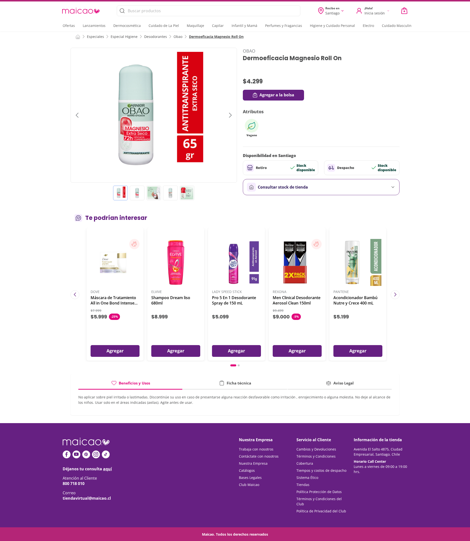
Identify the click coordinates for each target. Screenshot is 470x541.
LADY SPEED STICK (227, 292)
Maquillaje (195, 25)
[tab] (130, 385)
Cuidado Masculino (397, 25)
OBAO (249, 51)
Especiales (95, 36)
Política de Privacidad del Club (321, 511)
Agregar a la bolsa (276, 95)
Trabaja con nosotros (256, 449)
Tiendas (302, 484)
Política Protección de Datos (319, 491)
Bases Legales (250, 477)
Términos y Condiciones (316, 456)
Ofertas (69, 25)
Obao (178, 36)
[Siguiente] (395, 294)
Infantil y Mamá (244, 25)
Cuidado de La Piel (164, 25)
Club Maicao (249, 484)
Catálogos (247, 470)
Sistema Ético (307, 477)
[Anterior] (74, 294)
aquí (107, 469)
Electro (368, 25)
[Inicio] (77, 36)
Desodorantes (155, 36)
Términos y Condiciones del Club (319, 501)
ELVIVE (156, 292)
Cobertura (304, 463)
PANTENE (341, 292)
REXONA (279, 292)
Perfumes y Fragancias (283, 25)
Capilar (218, 25)
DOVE (95, 292)
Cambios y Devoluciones (316, 449)
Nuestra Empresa (253, 463)
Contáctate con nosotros (259, 456)
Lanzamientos (94, 25)
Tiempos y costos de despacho (321, 470)
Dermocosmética (127, 25)
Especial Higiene (124, 36)
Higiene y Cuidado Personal (332, 25)
